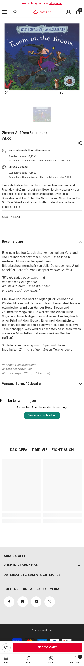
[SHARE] (79, 143)
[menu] (4, 12)
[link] (21, 515)
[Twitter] (49, 601)
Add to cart (47, 647)
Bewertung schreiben (42, 415)
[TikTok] (36, 601)
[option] (42, 57)
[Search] (15, 12)
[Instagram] (22, 601)
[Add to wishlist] (6, 647)
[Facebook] (9, 601)
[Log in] (68, 12)
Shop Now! (55, 3)
